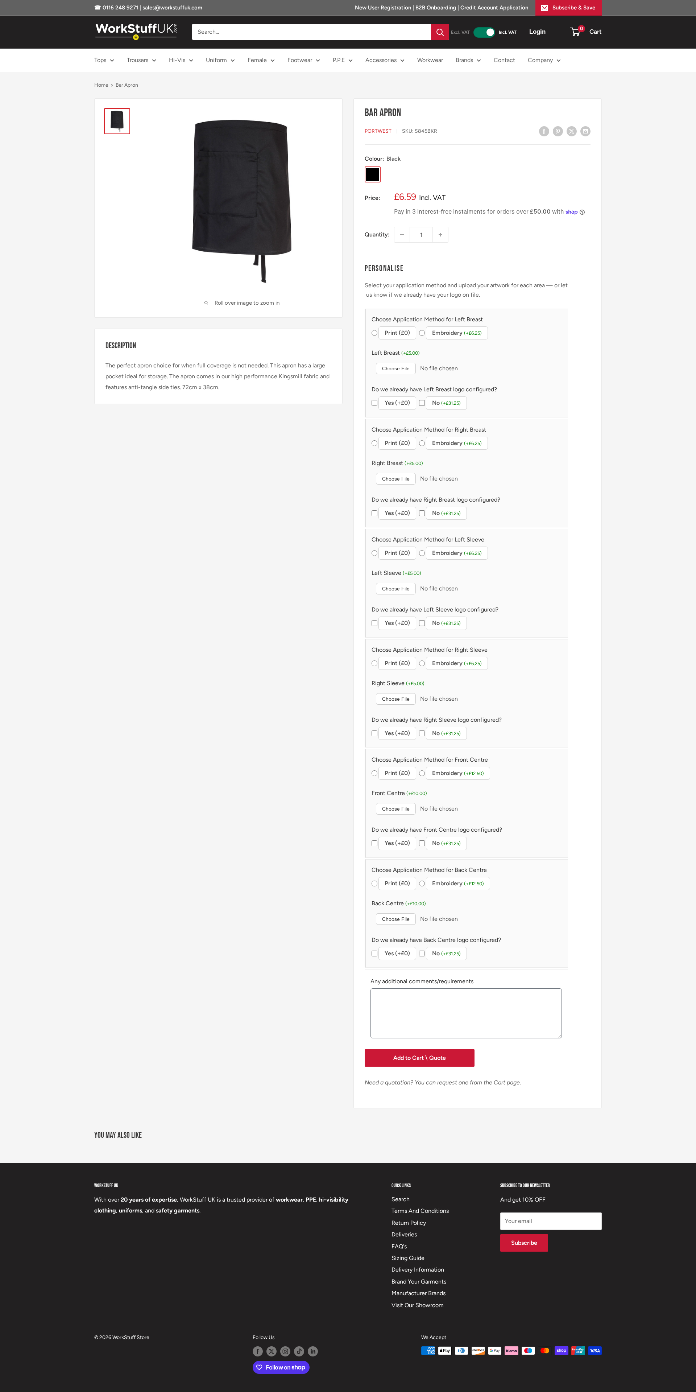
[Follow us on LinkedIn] (313, 1351)
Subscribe (524, 1242)
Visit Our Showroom (418, 1305)
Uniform (216, 60)
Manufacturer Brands (419, 1293)
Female (257, 60)
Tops (100, 60)
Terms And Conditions (420, 1210)
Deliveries (404, 1234)
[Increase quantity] (440, 234)
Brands (464, 60)
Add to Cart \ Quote (419, 1057)
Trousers (137, 60)
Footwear (299, 60)
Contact (504, 60)
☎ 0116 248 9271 (117, 7)
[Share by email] (585, 130)
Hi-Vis (177, 60)
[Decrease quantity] (402, 234)
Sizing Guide (408, 1258)
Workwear (430, 60)
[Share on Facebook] (544, 130)
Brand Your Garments (419, 1281)
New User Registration (384, 7)
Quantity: (377, 234)
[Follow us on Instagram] (285, 1351)
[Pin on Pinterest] (558, 130)
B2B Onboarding (435, 7)
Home (101, 85)
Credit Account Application (494, 7)
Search (401, 1199)
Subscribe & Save (573, 7)
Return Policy (409, 1222)
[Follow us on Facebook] (258, 1351)
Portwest (378, 131)
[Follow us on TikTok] (299, 1351)
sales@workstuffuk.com (172, 7)
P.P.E (339, 60)
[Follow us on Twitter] (271, 1351)
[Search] (440, 32)
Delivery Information (418, 1269)
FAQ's (399, 1246)
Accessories (381, 60)
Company (540, 60)
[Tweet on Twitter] (572, 130)
